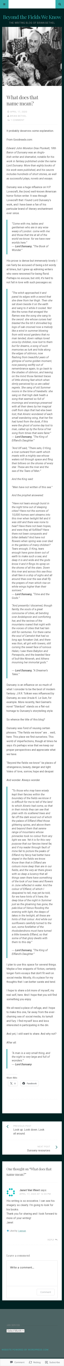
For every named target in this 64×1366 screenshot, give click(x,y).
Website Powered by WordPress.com (25, 1349)
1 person (22, 1231)
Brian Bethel (18, 116)
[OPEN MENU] (4, 4)
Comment (45, 1292)
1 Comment (17, 120)
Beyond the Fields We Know (32, 17)
